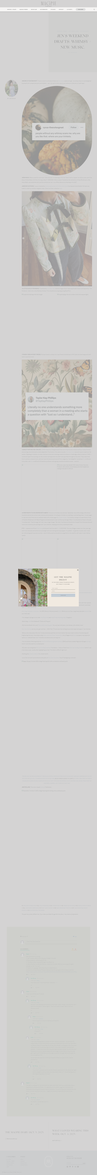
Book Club (34, 9)
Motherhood (43, 9)
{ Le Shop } (69, 9)
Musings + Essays (11, 9)
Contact (61, 9)
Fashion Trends (24, 9)
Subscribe (80, 9)
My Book (53, 9)
